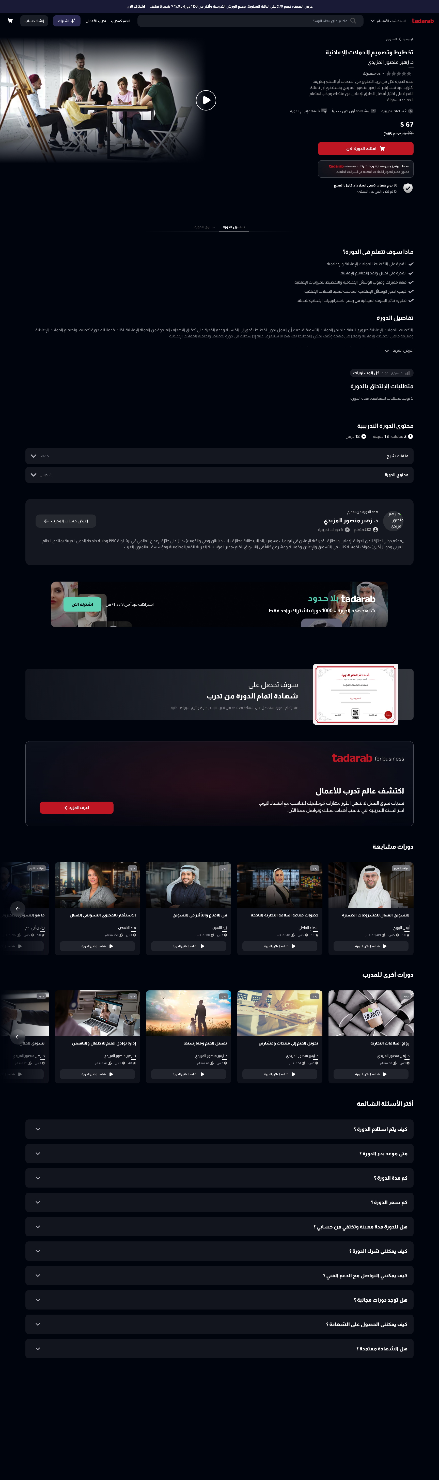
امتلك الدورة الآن (361, 148)
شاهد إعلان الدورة (367, 946)
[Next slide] (17, 908)
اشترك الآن (136, 6)
